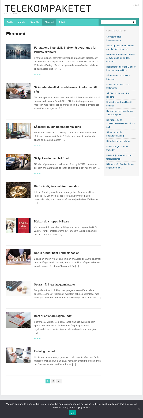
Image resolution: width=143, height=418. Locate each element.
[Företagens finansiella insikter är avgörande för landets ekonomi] (18, 51)
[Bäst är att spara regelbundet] (18, 320)
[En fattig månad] (18, 355)
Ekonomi (49, 22)
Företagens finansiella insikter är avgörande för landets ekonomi (120, 58)
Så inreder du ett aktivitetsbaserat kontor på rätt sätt (120, 123)
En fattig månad (44, 351)
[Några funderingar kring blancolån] (18, 257)
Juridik (21, 22)
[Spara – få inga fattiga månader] (18, 288)
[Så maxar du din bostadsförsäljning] (18, 131)
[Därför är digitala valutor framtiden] (18, 190)
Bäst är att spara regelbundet (53, 315)
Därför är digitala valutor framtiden (56, 186)
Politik (10, 22)
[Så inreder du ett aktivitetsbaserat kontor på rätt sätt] (18, 91)
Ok (72, 412)
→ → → (37, 74)
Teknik (62, 22)
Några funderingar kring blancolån (57, 252)
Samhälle (35, 22)
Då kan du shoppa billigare (51, 221)
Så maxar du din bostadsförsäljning (57, 126)
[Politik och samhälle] (48, 8)
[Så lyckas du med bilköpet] (18, 162)
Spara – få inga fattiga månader (54, 284)
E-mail (136, 5)
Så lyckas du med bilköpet (51, 158)
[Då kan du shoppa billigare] (18, 225)
